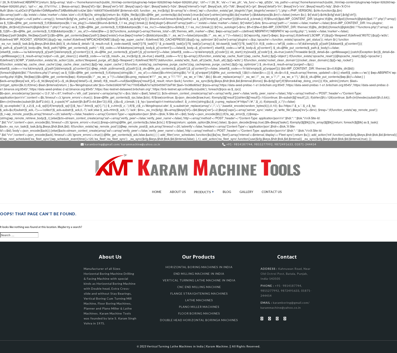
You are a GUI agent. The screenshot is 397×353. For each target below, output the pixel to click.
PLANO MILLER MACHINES (199, 306)
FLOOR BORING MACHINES (199, 313)
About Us (178, 192)
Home (156, 192)
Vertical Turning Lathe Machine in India (199, 280)
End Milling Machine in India (199, 273)
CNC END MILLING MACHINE (199, 287)
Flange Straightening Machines (199, 293)
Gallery (246, 192)
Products (202, 192)
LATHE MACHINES (199, 300)
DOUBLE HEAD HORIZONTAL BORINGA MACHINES (199, 320)
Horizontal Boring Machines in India (199, 267)
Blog (227, 192)
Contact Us (272, 192)
